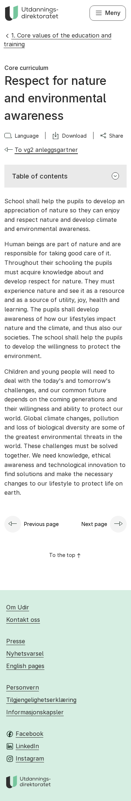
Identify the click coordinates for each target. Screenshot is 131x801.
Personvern (22, 687)
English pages (25, 666)
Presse (15, 641)
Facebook (29, 733)
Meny (112, 12)
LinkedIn (27, 746)
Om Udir (17, 607)
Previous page (41, 524)
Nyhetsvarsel (25, 653)
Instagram (30, 758)
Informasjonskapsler (35, 712)
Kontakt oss (23, 619)
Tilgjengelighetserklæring (41, 699)
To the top (62, 555)
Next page (94, 524)
